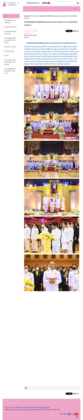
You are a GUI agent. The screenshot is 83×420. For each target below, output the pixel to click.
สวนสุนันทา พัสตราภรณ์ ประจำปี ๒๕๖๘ (10, 40)
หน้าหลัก (26, 16)
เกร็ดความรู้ (9, 51)
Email (77, 31)
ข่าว (5, 16)
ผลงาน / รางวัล (11, 47)
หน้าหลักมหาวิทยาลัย (33, 3)
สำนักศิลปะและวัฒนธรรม (9, 21)
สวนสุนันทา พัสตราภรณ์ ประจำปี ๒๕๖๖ (10, 71)
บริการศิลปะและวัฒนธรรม (10, 32)
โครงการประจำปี (11, 27)
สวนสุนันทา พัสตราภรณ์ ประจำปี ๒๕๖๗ (10, 62)
